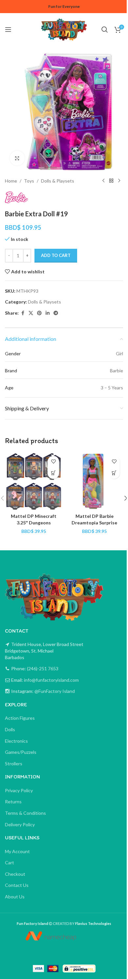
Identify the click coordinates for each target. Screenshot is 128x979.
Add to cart (56, 255)
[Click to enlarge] (17, 158)
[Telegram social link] (56, 313)
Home (11, 181)
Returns (13, 801)
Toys (29, 181)
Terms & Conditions (25, 813)
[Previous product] (103, 181)
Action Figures (20, 718)
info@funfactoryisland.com (51, 680)
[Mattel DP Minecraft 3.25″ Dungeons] (33, 481)
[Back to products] (111, 181)
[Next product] (119, 181)
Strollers (13, 763)
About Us (15, 896)
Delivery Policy (20, 824)
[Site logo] (64, 29)
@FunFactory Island (54, 691)
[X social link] (31, 313)
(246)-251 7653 (42, 668)
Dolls (10, 729)
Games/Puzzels (20, 752)
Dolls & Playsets (57, 181)
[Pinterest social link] (39, 313)
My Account (17, 851)
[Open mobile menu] (8, 29)
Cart (9, 862)
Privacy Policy (19, 790)
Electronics (16, 741)
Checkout (15, 874)
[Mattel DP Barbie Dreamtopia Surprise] (94, 481)
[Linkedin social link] (48, 313)
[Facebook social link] (23, 313)
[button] (53, 473)
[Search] (104, 29)
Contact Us (17, 885)
